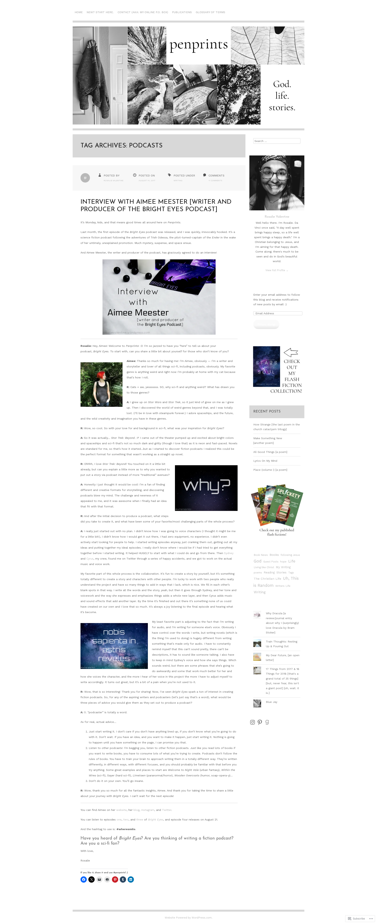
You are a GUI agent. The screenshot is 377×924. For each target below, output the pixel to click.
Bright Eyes (155, 819)
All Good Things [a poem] (270, 451)
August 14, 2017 (147, 180)
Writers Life (282, 585)
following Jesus (290, 554)
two (126, 819)
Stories (281, 572)
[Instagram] (252, 722)
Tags (291, 572)
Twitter (166, 809)
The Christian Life (267, 579)
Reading (269, 572)
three (140, 819)
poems (258, 572)
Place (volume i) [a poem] (270, 469)
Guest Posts (270, 561)
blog (136, 809)
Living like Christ (264, 567)
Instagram (147, 809)
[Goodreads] (267, 722)
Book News (261, 554)
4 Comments (215, 180)
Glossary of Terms (210, 12)
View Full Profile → (276, 270)
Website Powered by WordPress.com (188, 917)
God (258, 561)
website (121, 809)
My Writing (283, 567)
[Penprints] (188, 78)
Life (291, 561)
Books (274, 555)
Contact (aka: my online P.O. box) (143, 12)
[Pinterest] (260, 722)
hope (283, 561)
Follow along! (266, 324)
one (119, 819)
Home (79, 12)
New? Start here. (100, 12)
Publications (182, 12)
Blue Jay (271, 701)
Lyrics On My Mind (265, 460)
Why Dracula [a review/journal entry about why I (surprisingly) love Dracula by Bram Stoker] (282, 623)
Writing (178, 180)
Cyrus (89, 558)
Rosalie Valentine (113, 180)
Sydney (228, 553)
